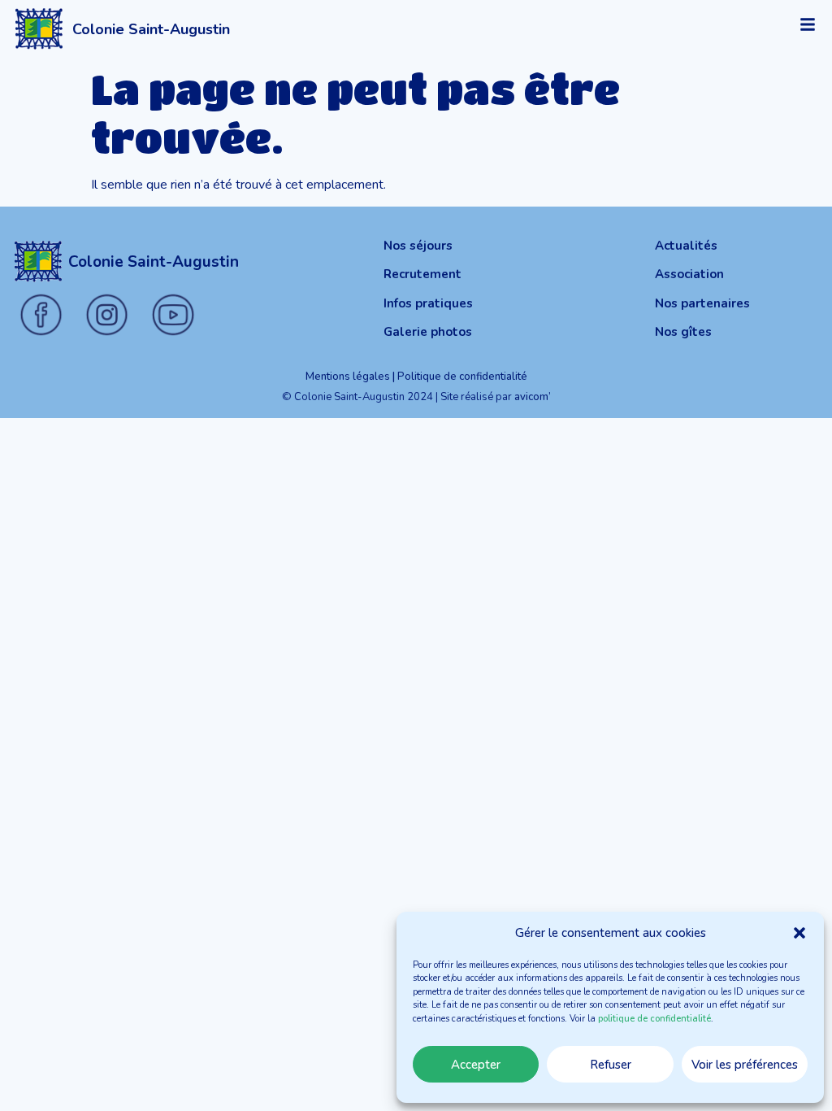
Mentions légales (348, 376)
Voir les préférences (744, 1065)
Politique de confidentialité (462, 376)
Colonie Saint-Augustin (151, 29)
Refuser (610, 1065)
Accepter (475, 1065)
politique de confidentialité (654, 1019)
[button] (799, 933)
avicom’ (532, 397)
